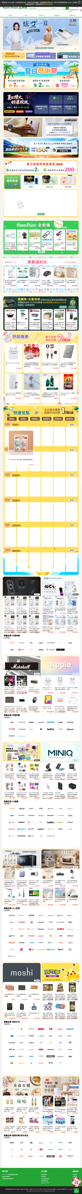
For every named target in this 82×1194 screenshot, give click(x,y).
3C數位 (7, 15)
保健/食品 (69, 15)
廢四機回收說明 (45, 1178)
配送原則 (43, 1176)
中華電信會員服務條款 (7, 1178)
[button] (5, 49)
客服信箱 (75, 1174)
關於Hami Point (45, 1183)
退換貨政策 (44, 1174)
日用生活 (38, 15)
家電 (22, 15)
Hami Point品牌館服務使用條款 (10, 1174)
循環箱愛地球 (44, 1181)
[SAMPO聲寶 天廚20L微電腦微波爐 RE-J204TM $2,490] (20, 203)
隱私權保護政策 (6, 1176)
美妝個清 (54, 15)
